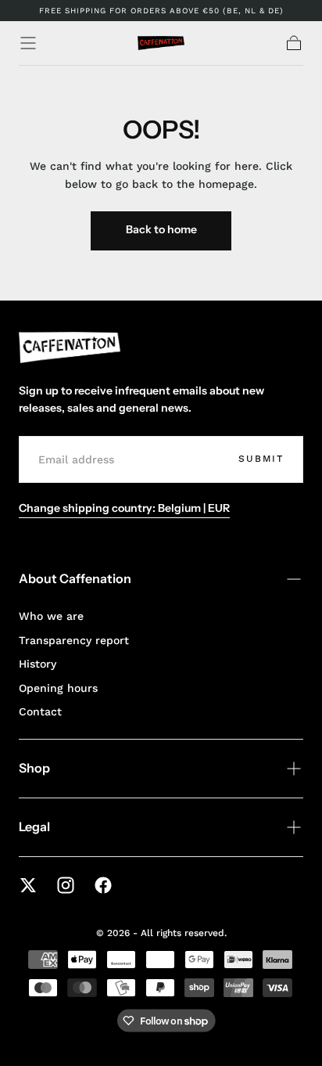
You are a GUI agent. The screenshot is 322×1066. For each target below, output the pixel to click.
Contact (40, 711)
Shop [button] (34, 768)
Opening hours (58, 688)
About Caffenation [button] (75, 578)
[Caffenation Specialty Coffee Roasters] (69, 347)
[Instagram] (65, 885)
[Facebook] (103, 885)
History (37, 663)
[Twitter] (28, 885)
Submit (261, 458)
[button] (28, 43)
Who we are (51, 616)
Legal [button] (34, 826)
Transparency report (74, 640)
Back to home (161, 229)
